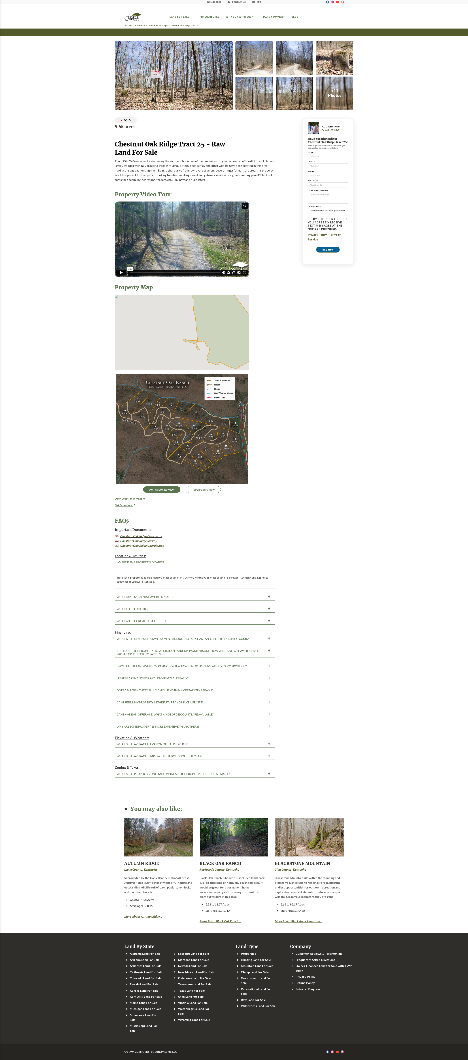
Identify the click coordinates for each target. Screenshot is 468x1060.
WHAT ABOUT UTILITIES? (133, 609)
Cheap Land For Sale (255, 972)
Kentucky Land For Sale (146, 996)
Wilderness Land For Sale (258, 1006)
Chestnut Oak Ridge (157, 25)
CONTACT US (239, 2)
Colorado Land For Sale (146, 978)
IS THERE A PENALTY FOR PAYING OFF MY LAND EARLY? (153, 678)
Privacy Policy (317, 234)
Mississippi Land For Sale (143, 1028)
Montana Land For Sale (193, 959)
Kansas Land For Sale (144, 990)
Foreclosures (209, 16)
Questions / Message (318, 190)
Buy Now (327, 249)
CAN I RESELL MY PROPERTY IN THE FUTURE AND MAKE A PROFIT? (160, 702)
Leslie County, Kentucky (140, 869)
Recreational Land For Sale (256, 991)
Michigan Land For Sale (145, 1008)
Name (311, 152)
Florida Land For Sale (144, 984)
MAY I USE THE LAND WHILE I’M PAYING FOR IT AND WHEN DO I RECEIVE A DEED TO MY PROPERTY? (182, 666)
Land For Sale (179, 16)
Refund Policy (305, 982)
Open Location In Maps (129, 498)
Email (311, 162)
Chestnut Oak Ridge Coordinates (142, 545)
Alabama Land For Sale (145, 953)
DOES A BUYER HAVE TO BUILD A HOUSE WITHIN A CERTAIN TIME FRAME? (165, 690)
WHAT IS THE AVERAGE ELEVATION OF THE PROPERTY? (152, 744)
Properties (248, 953)
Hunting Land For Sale (256, 959)
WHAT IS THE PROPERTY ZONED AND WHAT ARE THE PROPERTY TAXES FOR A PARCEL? (173, 773)
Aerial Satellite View (161, 489)
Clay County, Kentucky (290, 869)
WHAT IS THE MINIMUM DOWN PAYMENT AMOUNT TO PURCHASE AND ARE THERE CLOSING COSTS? (183, 638)
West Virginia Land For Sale (194, 1011)
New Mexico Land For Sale (196, 972)
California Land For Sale (146, 972)
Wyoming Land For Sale (194, 1019)
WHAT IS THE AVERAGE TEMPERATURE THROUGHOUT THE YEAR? (159, 756)
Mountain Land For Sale (257, 965)
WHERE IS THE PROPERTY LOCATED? (140, 562)
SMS (259, 2)
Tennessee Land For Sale (195, 984)
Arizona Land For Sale (145, 959)
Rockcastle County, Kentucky (219, 869)
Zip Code (313, 181)
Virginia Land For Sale (193, 1002)
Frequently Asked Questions (315, 959)
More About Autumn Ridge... (143, 916)
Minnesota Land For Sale (143, 1017)
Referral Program (308, 989)
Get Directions (124, 505)
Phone (312, 171)
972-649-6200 (214, 2)
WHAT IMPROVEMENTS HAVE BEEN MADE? (145, 596)
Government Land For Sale (256, 980)
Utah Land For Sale (191, 996)
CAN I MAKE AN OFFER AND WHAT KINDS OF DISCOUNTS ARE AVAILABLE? (165, 714)
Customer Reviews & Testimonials (319, 953)
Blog (295, 16)
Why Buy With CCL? (239, 16)
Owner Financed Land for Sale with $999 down (324, 968)
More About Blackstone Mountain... (298, 921)
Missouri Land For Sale (193, 953)
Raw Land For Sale (253, 999)
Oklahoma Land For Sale (194, 978)
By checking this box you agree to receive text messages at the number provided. (328, 223)
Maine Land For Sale (143, 1002)
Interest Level (314, 207)
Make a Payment (274, 16)
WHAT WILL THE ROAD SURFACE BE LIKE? (143, 621)
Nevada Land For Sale (193, 965)
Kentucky (140, 25)
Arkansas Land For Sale (146, 965)
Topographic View (203, 489)
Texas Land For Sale (191, 990)
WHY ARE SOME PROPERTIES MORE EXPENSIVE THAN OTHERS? (158, 726)
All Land (128, 25)
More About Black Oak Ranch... (220, 921)
